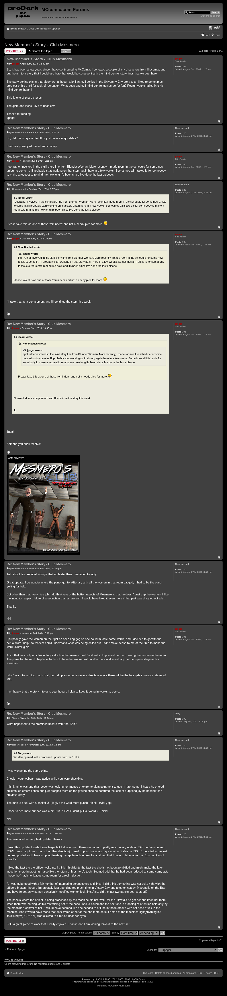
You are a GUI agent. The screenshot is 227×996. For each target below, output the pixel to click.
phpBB (98, 979)
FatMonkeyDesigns (109, 981)
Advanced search (210, 15)
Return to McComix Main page (113, 985)
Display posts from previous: (77, 932)
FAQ (207, 35)
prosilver (137, 981)
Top (219, 121)
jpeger (15, 64)
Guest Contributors (38, 28)
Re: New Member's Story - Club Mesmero (39, 128)
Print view (210, 28)
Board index (17, 28)
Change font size (217, 28)
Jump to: (152, 950)
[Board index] (23, 11)
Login (217, 35)
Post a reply (10, 49)
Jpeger (56, 28)
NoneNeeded (19, 132)
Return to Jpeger (16, 949)
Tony (14, 718)
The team (148, 973)
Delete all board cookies (168, 973)
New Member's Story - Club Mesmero (41, 44)
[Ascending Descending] (152, 932)
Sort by (116, 932)
